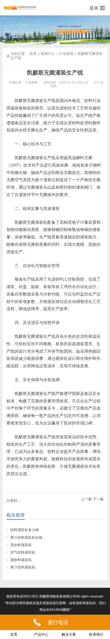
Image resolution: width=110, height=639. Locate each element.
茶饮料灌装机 (21, 545)
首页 (33, 54)
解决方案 (69, 634)
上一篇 (86, 499)
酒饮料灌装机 (21, 560)
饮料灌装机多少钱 (24, 530)
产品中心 (41, 634)
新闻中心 (48, 54)
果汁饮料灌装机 (22, 567)
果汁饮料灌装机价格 (26, 537)
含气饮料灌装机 (22, 552)
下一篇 (98, 499)
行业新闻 (66, 54)
